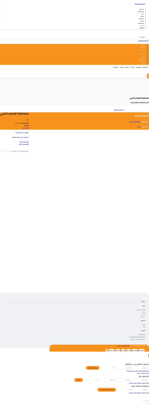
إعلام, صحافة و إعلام (135, 121)
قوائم (143, 324)
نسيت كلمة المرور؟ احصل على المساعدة (138, 371)
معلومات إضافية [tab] (118, 110)
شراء (144, 327)
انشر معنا (142, 317)
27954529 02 (141, 334)
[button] (116, 67)
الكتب (143, 312)
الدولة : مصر (25, 128)
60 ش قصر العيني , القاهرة (137, 339)
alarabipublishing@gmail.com (137, 337)
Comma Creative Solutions (123, 346)
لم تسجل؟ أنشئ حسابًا (143, 373)
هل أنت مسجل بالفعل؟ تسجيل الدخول (139, 383)
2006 (139, 127)
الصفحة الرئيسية (140, 310)
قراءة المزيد (131, 152)
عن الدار (143, 314)
